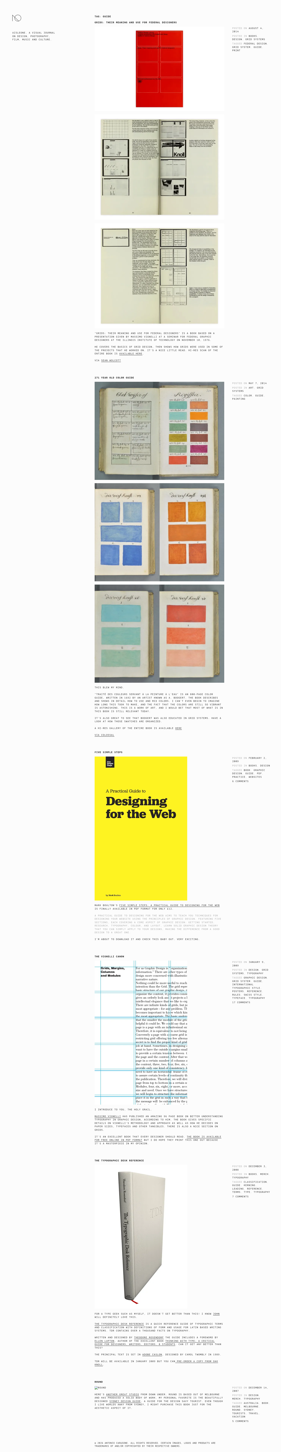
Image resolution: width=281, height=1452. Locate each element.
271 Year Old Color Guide (114, 377)
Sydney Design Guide (125, 1401)
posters (238, 991)
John (216, 1314)
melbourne (251, 1406)
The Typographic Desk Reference (119, 1160)
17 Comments (241, 1002)
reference (254, 991)
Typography (255, 973)
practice (238, 777)
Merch (264, 1174)
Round (99, 1381)
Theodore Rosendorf (149, 1337)
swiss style (253, 995)
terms (236, 1192)
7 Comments (240, 1196)
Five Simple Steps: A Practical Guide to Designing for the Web (169, 905)
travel (254, 1413)
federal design (255, 43)
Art (251, 388)
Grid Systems (255, 39)
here (178, 728)
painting (238, 399)
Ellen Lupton (104, 1341)
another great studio (122, 1394)
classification (255, 1182)
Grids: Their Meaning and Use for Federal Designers (136, 22)
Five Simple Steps (109, 752)
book (247, 770)
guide (258, 47)
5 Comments (240, 1421)
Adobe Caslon (152, 1354)
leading (238, 1188)
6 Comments (240, 781)
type (247, 1192)
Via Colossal (104, 735)
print (236, 50)
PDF (259, 773)
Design (237, 39)
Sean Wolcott (111, 360)
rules (236, 995)
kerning (249, 1185)
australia (251, 1403)
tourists (238, 1413)
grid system (241, 47)
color (248, 395)
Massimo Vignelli (108, 1116)
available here (130, 353)
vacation (238, 1416)
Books (253, 36)
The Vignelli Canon (109, 956)
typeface (238, 998)
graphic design (255, 977)
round (236, 1410)
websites (255, 777)
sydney (249, 1410)
